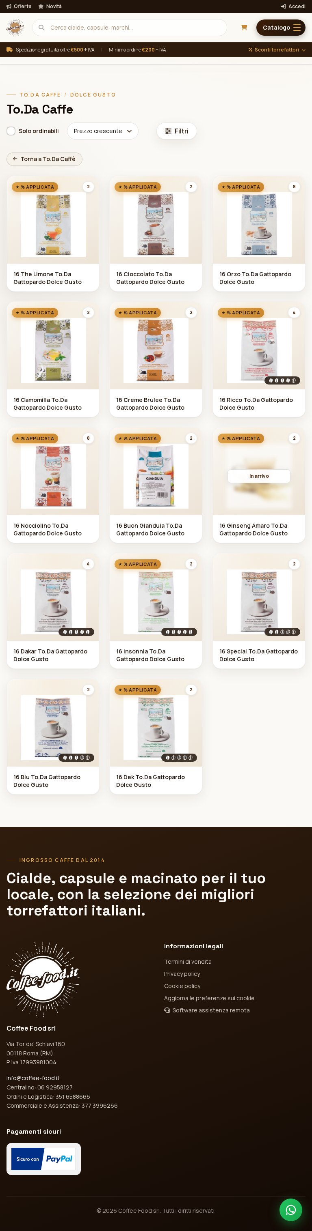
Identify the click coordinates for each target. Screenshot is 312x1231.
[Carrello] (244, 28)
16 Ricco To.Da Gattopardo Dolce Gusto (256, 403)
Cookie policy (182, 986)
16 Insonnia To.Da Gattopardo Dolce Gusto (150, 655)
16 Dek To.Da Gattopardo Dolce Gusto (150, 780)
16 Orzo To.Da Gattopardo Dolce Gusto (255, 278)
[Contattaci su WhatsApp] (291, 1210)
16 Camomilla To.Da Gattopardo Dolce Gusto (47, 403)
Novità (54, 6)
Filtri (181, 131)
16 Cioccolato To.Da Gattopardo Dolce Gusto (150, 278)
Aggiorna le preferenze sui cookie (209, 998)
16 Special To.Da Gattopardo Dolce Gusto (258, 655)
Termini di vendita (188, 961)
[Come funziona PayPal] (43, 1159)
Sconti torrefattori (277, 50)
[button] (281, 27)
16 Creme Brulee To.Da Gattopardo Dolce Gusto (150, 403)
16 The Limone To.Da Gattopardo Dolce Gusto (47, 278)
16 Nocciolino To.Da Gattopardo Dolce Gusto (47, 529)
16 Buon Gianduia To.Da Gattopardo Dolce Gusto (150, 529)
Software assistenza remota (210, 1010)
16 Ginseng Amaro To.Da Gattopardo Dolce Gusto (253, 529)
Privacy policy (182, 973)
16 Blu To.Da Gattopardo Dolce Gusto (46, 780)
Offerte (22, 6)
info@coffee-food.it (33, 1078)
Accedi (297, 6)
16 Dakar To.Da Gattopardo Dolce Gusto (50, 655)
